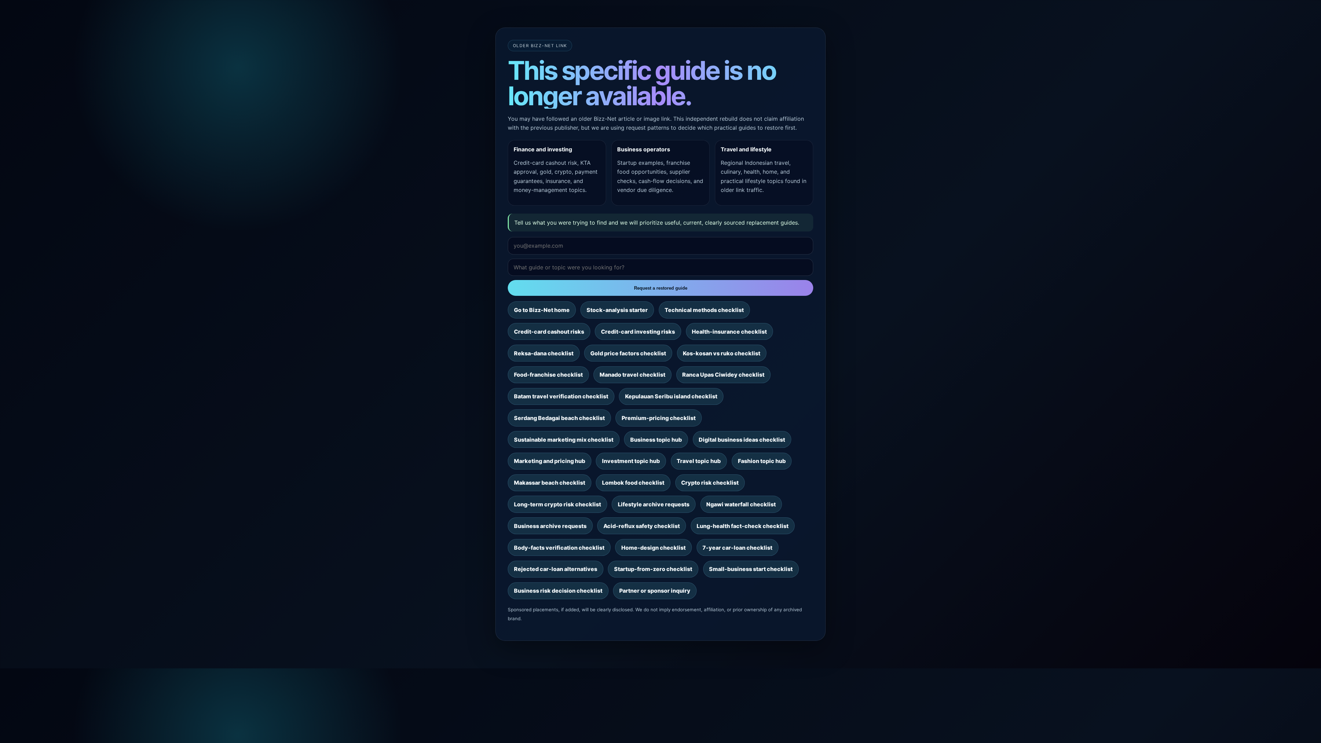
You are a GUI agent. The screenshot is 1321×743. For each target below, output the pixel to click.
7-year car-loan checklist (737, 547)
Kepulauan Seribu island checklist (671, 396)
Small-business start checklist (751, 569)
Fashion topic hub (762, 460)
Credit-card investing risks (638, 331)
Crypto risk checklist (710, 482)
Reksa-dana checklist (543, 353)
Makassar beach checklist (549, 482)
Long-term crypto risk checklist (557, 504)
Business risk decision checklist (558, 590)
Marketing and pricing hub (549, 460)
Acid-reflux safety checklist (641, 526)
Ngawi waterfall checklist (741, 504)
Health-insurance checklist (729, 331)
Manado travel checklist (632, 374)
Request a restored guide (660, 288)
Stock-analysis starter (617, 309)
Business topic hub (656, 439)
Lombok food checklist (633, 482)
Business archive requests (550, 526)
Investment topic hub (631, 460)
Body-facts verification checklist (559, 547)
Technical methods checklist (704, 309)
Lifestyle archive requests (653, 504)
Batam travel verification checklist (561, 396)
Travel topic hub (699, 460)
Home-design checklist (653, 547)
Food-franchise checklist (548, 374)
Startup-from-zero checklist (653, 569)
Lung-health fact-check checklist (742, 526)
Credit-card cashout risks (549, 331)
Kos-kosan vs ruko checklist (721, 353)
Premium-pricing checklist (659, 417)
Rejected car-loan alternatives (555, 569)
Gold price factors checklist (628, 353)
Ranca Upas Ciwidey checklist (723, 374)
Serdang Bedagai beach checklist (559, 417)
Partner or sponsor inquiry (654, 590)
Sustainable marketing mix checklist (563, 439)
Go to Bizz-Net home (542, 309)
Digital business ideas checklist (742, 439)
